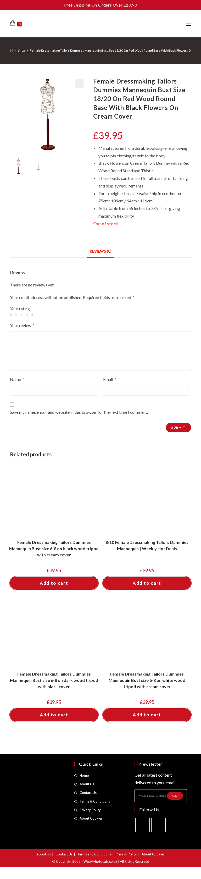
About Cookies (91, 818)
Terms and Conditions (94, 854)
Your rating (21, 309)
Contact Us (88, 792)
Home (84, 775)
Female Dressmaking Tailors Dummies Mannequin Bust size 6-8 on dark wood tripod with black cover (54, 680)
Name (17, 379)
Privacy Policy (90, 810)
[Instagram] (158, 825)
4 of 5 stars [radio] (28, 314)
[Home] (11, 50)
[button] (79, 83)
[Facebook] (142, 825)
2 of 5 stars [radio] (17, 314)
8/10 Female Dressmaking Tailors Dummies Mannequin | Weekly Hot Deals (146, 545)
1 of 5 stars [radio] (12, 314)
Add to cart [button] (54, 583)
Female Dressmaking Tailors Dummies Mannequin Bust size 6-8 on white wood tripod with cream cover (147, 680)
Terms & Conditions (95, 801)
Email (109, 379)
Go (175, 796)
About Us (87, 784)
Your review (22, 325)
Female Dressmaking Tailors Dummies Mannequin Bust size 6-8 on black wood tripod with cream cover (54, 548)
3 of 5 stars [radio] (22, 314)
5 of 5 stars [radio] (33, 314)
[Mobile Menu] (188, 23)
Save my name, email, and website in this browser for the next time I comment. (79, 412)
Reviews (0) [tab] (100, 251)
